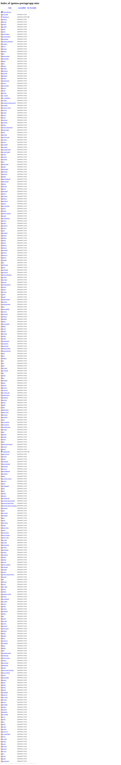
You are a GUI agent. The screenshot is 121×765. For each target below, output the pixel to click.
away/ (4, 46)
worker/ (5, 746)
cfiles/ (4, 125)
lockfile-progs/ (6, 427)
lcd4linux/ (5, 397)
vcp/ (4, 717)
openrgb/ (5, 508)
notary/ (5, 481)
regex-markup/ (6, 564)
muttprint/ (5, 466)
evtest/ (4, 228)
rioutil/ (4, 577)
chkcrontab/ (6, 130)
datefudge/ (5, 169)
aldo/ (4, 29)
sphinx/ (5, 631)
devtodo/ (5, 196)
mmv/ (4, 459)
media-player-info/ (7, 444)
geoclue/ (5, 279)
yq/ (4, 754)
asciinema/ (5, 39)
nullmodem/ (6, 486)
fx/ (3, 262)
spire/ (4, 633)
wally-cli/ (5, 731)
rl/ (3, 579)
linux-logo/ (6, 412)
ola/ (4, 491)
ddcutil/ (5, 186)
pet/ (4, 518)
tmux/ (4, 675)
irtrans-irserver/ (7, 351)
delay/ (4, 189)
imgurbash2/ (6, 341)
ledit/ (4, 405)
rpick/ (4, 589)
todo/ (4, 682)
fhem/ (4, 240)
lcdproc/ (5, 400)
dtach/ (4, 203)
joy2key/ (5, 368)
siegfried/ (5, 611)
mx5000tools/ (6, 471)
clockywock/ (6, 137)
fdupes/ (5, 235)
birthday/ (5, 76)
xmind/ (5, 749)
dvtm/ (4, 208)
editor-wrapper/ (7, 213)
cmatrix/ (5, 139)
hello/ (4, 321)
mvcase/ (5, 469)
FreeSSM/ (5, 14)
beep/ (4, 61)
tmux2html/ (6, 677)
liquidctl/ (5, 417)
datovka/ (5, 174)
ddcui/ (4, 184)
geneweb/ (5, 272)
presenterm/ (6, 532)
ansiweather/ (6, 34)
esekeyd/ (5, 225)
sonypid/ (5, 626)
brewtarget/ (6, 85)
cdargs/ (5, 112)
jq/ (3, 378)
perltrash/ (5, 515)
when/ (4, 741)
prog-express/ (6, 535)
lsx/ (4, 432)
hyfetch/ (5, 334)
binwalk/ (5, 73)
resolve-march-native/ (8, 574)
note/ (4, 483)
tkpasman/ (5, 665)
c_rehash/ (5, 95)
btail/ (4, 90)
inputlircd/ (5, 343)
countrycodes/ (6, 152)
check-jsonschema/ (8, 127)
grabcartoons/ (6, 299)
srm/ (4, 638)
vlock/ (4, 727)
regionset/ (5, 567)
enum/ (4, 223)
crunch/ (5, 157)
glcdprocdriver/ (7, 284)
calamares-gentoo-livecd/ (9, 103)
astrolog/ (5, 44)
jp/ (3, 373)
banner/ (5, 49)
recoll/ (4, 562)
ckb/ (4, 132)
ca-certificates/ (6, 98)
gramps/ (5, 302)
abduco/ (5, 19)
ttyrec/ (4, 702)
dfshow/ (5, 198)
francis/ (5, 252)
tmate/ (4, 668)
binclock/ (5, 71)
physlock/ (5, 523)
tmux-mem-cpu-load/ (8, 670)
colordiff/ (5, 144)
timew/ (4, 660)
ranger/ (5, 552)
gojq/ (4, 294)
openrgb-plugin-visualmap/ (10, 505)
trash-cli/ (5, 695)
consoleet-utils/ (7, 149)
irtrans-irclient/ (6, 348)
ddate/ (4, 176)
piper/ (4, 525)
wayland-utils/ (6, 734)
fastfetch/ (5, 233)
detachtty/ (5, 191)
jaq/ (4, 356)
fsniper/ (5, 260)
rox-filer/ (5, 587)
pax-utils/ (5, 513)
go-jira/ (5, 292)
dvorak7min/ (6, 206)
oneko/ (4, 496)
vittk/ (4, 724)
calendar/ (5, 105)
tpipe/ (4, 687)
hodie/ (4, 331)
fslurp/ (4, 257)
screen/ (5, 596)
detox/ (4, 194)
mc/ (4, 442)
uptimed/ (5, 712)
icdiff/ (4, 338)
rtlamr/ (4, 591)
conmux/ (5, 147)
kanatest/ (5, 380)
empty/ (4, 221)
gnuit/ (4, 289)
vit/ (4, 722)
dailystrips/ (5, 164)
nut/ (4, 488)
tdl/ (4, 650)
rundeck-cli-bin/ (7, 594)
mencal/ (5, 447)
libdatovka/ (6, 410)
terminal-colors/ (7, 653)
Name (10, 8)
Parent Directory (7, 12)
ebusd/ (4, 211)
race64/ (5, 547)
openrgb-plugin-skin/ (8, 503)
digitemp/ (5, 201)
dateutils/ (5, 171)
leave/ (4, 402)
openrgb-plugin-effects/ (9, 501)
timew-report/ (6, 658)
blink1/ (5, 78)
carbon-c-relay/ (7, 108)
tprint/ (4, 690)
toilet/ (4, 685)
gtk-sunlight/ (6, 309)
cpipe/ (4, 154)
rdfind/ (4, 559)
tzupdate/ (5, 704)
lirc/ (4, 419)
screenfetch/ (6, 599)
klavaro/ (5, 388)
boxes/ (4, 83)
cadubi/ (5, 100)
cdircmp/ (5, 120)
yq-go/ (4, 751)
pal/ (4, 510)
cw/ (4, 162)
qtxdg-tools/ (6, 545)
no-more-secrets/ (7, 478)
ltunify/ (5, 434)
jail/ (4, 353)
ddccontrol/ (6, 181)
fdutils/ (4, 238)
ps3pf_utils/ (6, 537)
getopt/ (4, 282)
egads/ (4, 216)
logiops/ (5, 429)
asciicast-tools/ (6, 36)
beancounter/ (6, 56)
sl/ (3, 616)
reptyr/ (4, 572)
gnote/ (4, 287)
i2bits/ (4, 336)
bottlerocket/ (6, 81)
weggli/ (5, 739)
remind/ (5, 569)
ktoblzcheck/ (6, 395)
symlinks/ (5, 643)
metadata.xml (6, 451)
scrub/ (4, 604)
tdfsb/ (4, 648)
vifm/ (4, 719)
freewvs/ (5, 255)
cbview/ (5, 110)
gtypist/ (5, 311)
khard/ (4, 385)
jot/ (4, 365)
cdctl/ (4, 117)
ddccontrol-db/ (6, 179)
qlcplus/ (5, 542)
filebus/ (5, 245)
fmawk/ (5, 248)
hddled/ (5, 319)
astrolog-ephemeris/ (8, 41)
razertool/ (5, 555)
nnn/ (4, 476)
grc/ (4, 307)
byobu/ (5, 93)
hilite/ (4, 326)
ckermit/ (5, 135)
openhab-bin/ (6, 498)
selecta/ (5, 609)
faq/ (4, 230)
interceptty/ (6, 346)
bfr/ (4, 63)
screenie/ (5, 601)
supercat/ (5, 641)
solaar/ (4, 623)
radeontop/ (5, 550)
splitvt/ (4, 636)
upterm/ (5, 709)
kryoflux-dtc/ (6, 392)
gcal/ (4, 267)
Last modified (22, 8)
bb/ (4, 54)
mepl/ (4, 449)
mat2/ (4, 439)
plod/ (4, 530)
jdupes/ (5, 358)
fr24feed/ (5, 250)
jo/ (3, 363)
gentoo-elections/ (7, 275)
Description (33, 8)
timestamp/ (5, 655)
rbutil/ (4, 557)
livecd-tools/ (6, 422)
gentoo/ (5, 277)
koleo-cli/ (5, 390)
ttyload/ (5, 699)
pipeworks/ (6, 528)
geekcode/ (5, 270)
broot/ (4, 88)
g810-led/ (5, 265)
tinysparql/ (5, 663)
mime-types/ (6, 454)
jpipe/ (4, 375)
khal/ (4, 383)
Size (28, 8)
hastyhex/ (5, 314)
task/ (4, 645)
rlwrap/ (5, 582)
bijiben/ (5, 68)
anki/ (4, 31)
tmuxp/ (5, 680)
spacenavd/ (6, 628)
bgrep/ (4, 66)
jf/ (3, 361)
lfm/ (4, 407)
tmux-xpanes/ (6, 672)
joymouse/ (5, 370)
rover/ (4, 584)
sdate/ (4, 606)
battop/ (4, 51)
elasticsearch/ (6, 218)
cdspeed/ (5, 122)
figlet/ (4, 243)
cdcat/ (4, 115)
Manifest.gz (6, 17)
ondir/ (4, 493)
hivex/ (4, 329)
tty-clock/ (5, 697)
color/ (4, 142)
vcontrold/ (5, 714)
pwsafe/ (5, 540)
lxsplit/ (4, 437)
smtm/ (4, 618)
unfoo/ (4, 707)
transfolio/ (5, 692)
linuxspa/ (5, 415)
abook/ (4, 22)
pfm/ (4, 520)
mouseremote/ (6, 464)
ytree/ (4, 756)
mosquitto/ (5, 461)
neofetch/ (5, 474)
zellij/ (4, 758)
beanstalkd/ (6, 58)
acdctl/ (4, 24)
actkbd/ (5, 27)
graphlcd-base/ (6, 304)
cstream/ (5, 159)
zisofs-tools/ (6, 761)
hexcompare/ (6, 324)
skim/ (4, 614)
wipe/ (4, 744)
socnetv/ (5, 621)
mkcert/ (5, 456)
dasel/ (4, 167)
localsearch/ (6, 424)
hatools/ (5, 316)
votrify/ (5, 729)
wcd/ (4, 736)
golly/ (4, 297)
